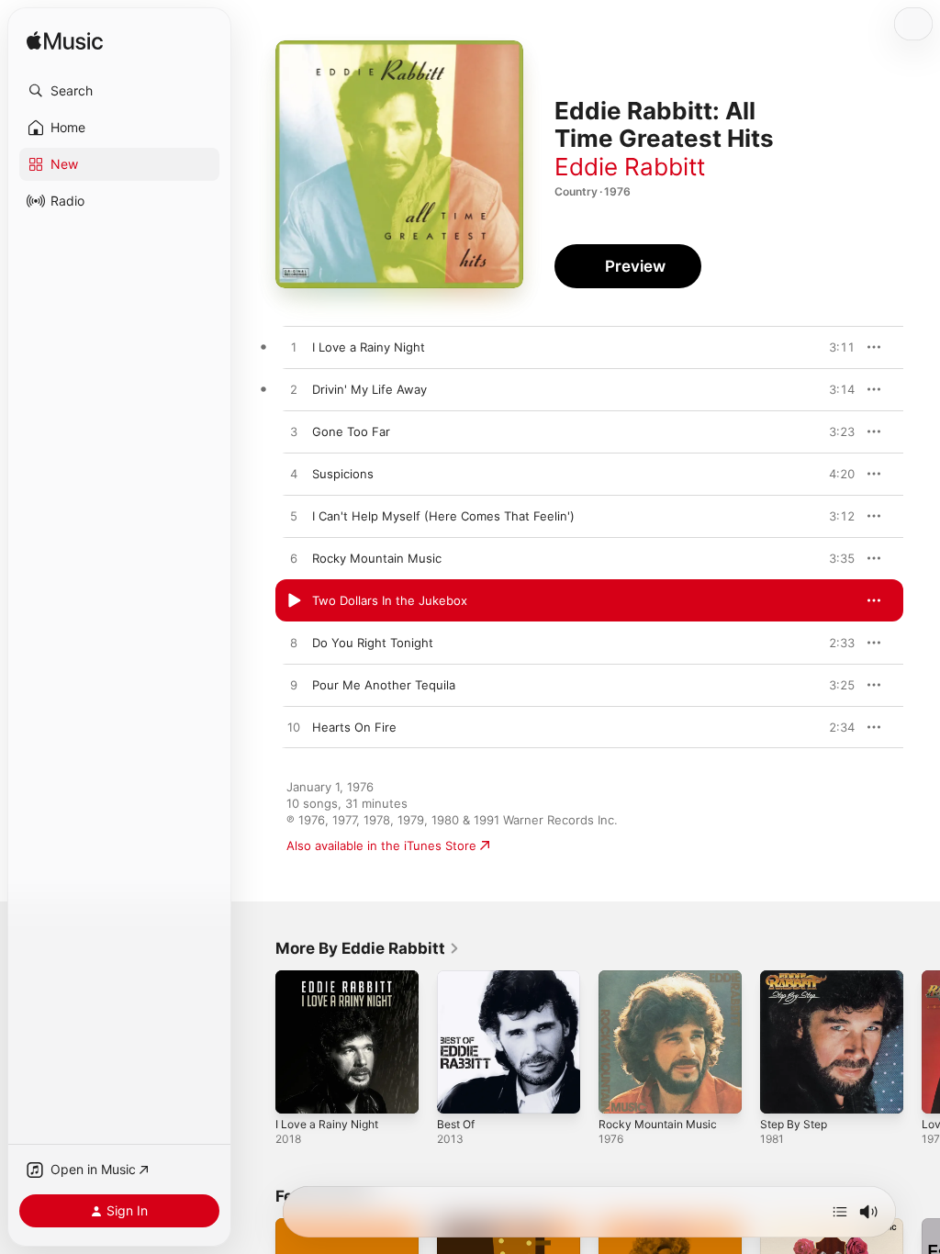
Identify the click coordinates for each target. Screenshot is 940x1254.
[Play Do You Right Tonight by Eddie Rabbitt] (293, 643)
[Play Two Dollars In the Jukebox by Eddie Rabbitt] (293, 601)
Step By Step (793, 1124)
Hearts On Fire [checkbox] (354, 727)
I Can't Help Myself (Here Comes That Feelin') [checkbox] (443, 516)
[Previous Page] (257, 1042)
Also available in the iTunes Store (381, 845)
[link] (367, 948)
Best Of (456, 1124)
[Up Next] (840, 1212)
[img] (65, 41)
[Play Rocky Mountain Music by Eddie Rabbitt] (293, 559)
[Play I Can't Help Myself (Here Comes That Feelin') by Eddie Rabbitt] (293, 517)
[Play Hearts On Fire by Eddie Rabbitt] (293, 728)
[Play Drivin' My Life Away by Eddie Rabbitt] (293, 390)
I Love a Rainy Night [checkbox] (368, 347)
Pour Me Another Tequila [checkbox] (383, 684)
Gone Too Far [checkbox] (351, 431)
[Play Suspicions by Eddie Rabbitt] (293, 474)
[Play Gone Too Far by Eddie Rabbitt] (293, 432)
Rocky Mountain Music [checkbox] (377, 558)
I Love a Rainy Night (326, 1124)
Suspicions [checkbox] (343, 473)
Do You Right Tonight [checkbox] (372, 642)
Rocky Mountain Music (658, 1124)
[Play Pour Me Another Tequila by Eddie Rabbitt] (293, 685)
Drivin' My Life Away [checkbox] (369, 389)
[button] (119, 90)
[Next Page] (921, 1042)
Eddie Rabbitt (629, 166)
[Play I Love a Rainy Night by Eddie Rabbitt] (293, 348)
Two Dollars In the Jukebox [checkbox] (389, 600)
